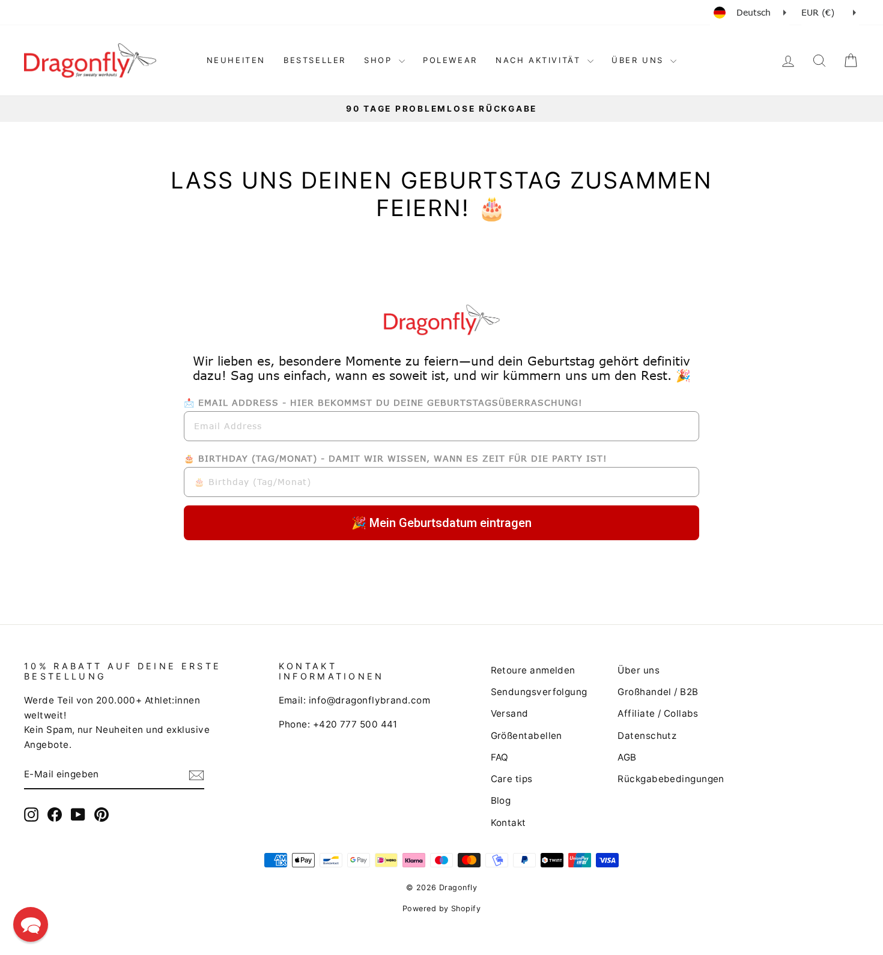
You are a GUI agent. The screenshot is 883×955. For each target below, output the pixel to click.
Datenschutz (646, 735)
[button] (30, 924)
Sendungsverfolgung (539, 691)
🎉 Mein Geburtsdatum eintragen (441, 523)
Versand (510, 713)
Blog (501, 800)
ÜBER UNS (639, 60)
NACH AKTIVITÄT (540, 60)
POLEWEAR (450, 60)
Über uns (638, 670)
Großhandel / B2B (657, 691)
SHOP (380, 60)
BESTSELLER (315, 60)
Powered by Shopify (441, 908)
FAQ (500, 757)
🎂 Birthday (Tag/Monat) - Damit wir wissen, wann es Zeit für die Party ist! (395, 458)
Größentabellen (526, 735)
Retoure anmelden (533, 670)
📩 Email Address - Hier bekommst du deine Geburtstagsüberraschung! (383, 402)
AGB (626, 757)
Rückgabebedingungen (670, 779)
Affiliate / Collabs (658, 713)
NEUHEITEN (236, 60)
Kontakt (508, 822)
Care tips (512, 779)
